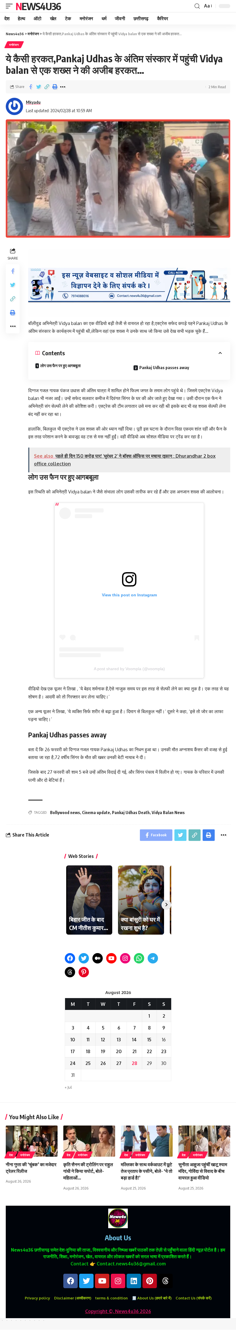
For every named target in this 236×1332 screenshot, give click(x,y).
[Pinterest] (84, 972)
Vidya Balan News (168, 812)
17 (73, 1051)
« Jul (68, 1087)
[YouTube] (111, 958)
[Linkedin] (134, 1281)
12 (103, 1039)
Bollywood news (65, 812)
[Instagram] (125, 958)
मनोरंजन (14, 44)
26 (103, 1063)
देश (11, 1155)
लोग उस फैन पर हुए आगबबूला (60, 365)
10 (73, 1039)
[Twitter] (84, 958)
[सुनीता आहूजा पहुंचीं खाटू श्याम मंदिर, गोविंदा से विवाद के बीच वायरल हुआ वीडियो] (204, 1141)
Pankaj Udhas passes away (164, 367)
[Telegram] (153, 958)
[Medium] (97, 958)
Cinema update (96, 812)
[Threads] (70, 972)
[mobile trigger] (11, 6)
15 (149, 1039)
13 (119, 1039)
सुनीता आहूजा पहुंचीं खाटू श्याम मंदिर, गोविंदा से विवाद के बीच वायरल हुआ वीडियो (202, 1171)
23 (163, 1051)
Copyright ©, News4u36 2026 (118, 1311)
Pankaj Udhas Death (131, 812)
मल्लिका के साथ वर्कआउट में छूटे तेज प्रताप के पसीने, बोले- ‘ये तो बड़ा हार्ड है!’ (146, 1171)
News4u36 (38, 6)
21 (134, 1051)
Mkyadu (33, 102)
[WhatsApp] (139, 958)
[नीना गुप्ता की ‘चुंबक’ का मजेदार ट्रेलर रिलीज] (32, 1141)
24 (73, 1063)
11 (88, 1039)
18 (88, 1051)
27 (118, 1063)
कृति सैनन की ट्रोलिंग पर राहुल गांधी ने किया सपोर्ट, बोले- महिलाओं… (88, 1171)
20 (119, 1051)
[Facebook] (70, 958)
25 (88, 1063)
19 (103, 1051)
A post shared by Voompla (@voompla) (129, 668)
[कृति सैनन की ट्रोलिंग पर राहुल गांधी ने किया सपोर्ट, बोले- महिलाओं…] (89, 1141)
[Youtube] (102, 1281)
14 (134, 1039)
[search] (197, 6)
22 (149, 1051)
